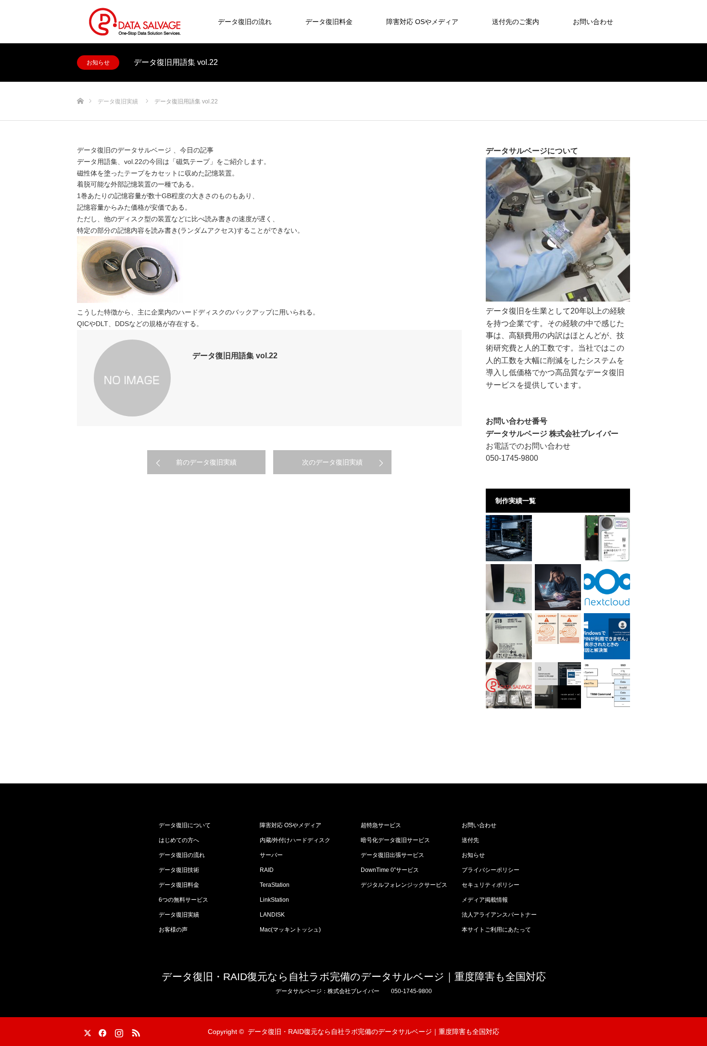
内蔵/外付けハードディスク (295, 840)
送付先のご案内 (515, 21)
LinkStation (274, 899)
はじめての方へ (179, 840)
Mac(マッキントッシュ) (290, 929)
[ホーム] (80, 85)
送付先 (470, 840)
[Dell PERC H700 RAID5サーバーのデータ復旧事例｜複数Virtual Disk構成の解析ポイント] (509, 538)
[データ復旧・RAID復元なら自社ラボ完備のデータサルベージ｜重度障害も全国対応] (134, 21)
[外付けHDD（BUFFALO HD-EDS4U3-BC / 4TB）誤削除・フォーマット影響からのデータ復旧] (509, 636)
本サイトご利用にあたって (496, 929)
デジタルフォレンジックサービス (404, 885)
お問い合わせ (593, 21)
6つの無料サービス (183, 899)
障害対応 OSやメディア (422, 21)
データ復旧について (185, 825)
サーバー (271, 855)
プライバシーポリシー (490, 870)
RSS (134, 1031)
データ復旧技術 (179, 870)
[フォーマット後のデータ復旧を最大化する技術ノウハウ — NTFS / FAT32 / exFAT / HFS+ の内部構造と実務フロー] (558, 628)
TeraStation (275, 885)
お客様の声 (173, 929)
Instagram (118, 1031)
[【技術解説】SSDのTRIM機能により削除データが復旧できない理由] (607, 685)
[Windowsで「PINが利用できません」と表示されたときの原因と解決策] (607, 636)
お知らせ (98, 62)
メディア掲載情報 (485, 899)
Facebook (101, 1031)
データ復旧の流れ (245, 21)
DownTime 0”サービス (390, 870)
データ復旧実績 (179, 914)
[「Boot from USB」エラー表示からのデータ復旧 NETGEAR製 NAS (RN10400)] (509, 685)
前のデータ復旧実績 (206, 462)
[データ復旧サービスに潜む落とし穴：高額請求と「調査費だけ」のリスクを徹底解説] (558, 587)
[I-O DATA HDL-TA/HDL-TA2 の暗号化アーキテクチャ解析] (509, 587)
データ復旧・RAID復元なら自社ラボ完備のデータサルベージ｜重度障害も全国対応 (354, 976)
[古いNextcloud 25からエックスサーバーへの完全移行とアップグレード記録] (607, 587)
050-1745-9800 (512, 458)
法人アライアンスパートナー (499, 914)
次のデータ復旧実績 (332, 462)
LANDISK (272, 914)
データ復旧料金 (329, 21)
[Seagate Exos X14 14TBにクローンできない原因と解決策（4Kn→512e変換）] (607, 538)
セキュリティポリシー (490, 885)
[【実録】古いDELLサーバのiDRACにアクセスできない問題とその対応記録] (558, 685)
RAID (267, 870)
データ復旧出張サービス (392, 855)
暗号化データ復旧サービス (395, 840)
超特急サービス (381, 825)
